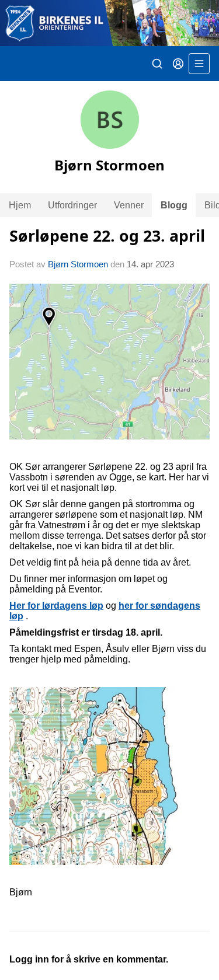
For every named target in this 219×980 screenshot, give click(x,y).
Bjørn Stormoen (78, 264)
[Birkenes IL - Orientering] (109, 23)
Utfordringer (72, 205)
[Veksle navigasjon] (199, 63)
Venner (129, 205)
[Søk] (157, 63)
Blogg (174, 205)
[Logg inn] (178, 63)
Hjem (20, 205)
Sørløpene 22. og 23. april (107, 235)
